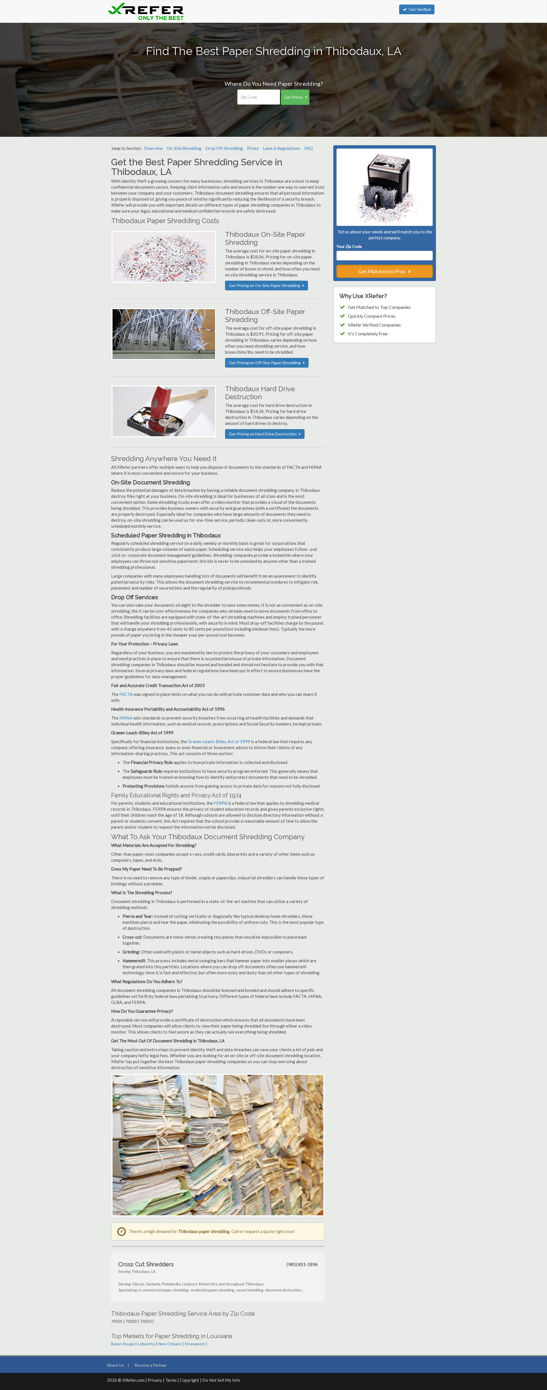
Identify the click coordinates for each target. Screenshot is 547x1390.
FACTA (126, 694)
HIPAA (125, 717)
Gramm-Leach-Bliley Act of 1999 (219, 741)
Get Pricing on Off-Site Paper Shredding (265, 362)
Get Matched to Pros (382, 271)
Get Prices (293, 97)
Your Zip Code (350, 246)
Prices (253, 148)
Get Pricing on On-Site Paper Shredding (264, 285)
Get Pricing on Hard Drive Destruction (263, 433)
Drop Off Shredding (224, 148)
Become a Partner (151, 1365)
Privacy (155, 1380)
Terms (171, 1380)
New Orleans (169, 1343)
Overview (153, 148)
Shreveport (195, 1343)
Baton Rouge (122, 1343)
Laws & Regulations (281, 148)
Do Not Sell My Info (221, 1380)
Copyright (189, 1380)
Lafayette (146, 1343)
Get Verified (420, 9)
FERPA (221, 803)
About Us (115, 1365)
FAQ (308, 148)
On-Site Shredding (184, 148)
